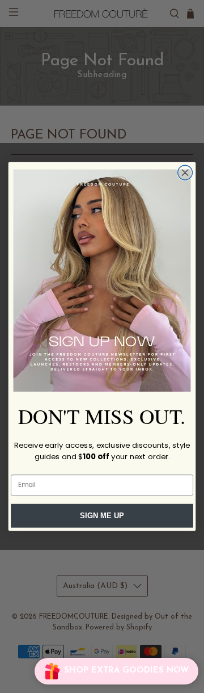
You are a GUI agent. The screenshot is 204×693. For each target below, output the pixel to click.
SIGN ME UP (102, 515)
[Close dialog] (185, 172)
